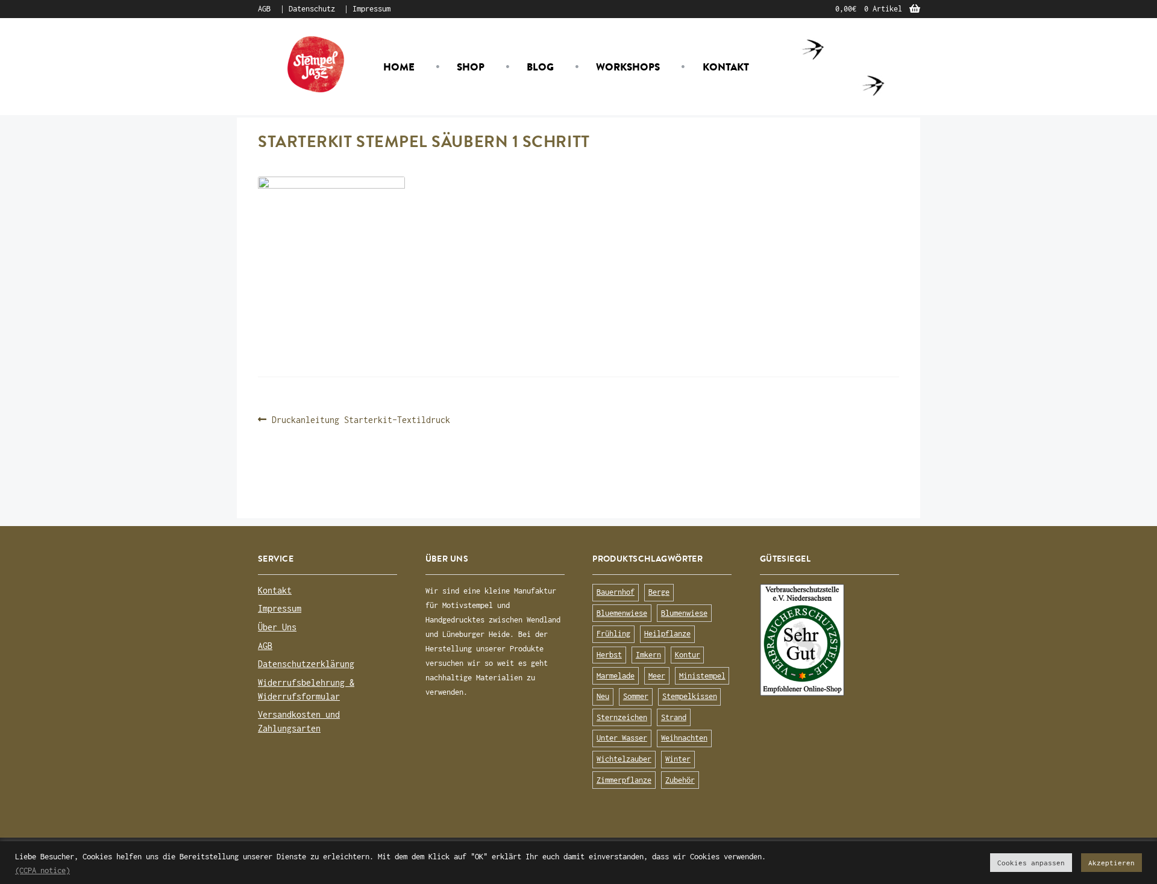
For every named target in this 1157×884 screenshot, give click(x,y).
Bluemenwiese (622, 613)
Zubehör (680, 780)
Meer (656, 675)
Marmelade (616, 675)
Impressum (371, 8)
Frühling (613, 633)
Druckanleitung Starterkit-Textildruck (360, 420)
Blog (540, 67)
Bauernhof (616, 592)
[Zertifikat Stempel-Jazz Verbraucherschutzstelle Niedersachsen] (829, 640)
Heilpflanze (667, 633)
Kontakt (726, 67)
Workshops (628, 67)
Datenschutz (312, 8)
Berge (658, 592)
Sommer (635, 696)
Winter (678, 758)
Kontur (687, 654)
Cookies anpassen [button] (1031, 863)
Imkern (648, 654)
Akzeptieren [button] (1111, 863)
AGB (264, 8)
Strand (673, 717)
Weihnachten (684, 737)
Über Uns (277, 627)
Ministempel (702, 675)
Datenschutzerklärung (306, 664)
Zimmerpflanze (624, 780)
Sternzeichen (622, 717)
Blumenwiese (684, 613)
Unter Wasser (622, 737)
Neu (603, 696)
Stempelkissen (689, 696)
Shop (470, 67)
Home (399, 67)
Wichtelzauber (624, 758)
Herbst (609, 654)
